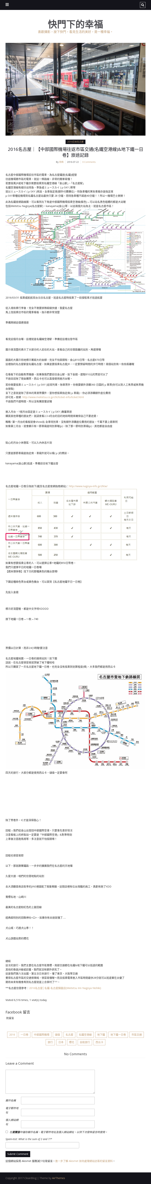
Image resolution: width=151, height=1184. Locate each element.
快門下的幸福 (75, 24)
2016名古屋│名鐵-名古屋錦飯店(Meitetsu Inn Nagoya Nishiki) (65, 988)
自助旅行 (85, 1042)
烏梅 (61, 162)
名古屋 (69, 1034)
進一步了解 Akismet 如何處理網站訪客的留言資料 (84, 1161)
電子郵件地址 (12, 1110)
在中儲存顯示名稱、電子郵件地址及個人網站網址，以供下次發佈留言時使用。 (59, 1132)
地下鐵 (101, 1034)
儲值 (57, 1034)
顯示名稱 (11, 1100)
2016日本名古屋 (75, 141)
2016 (12, 1034)
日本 (61, 1042)
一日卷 (24, 1034)
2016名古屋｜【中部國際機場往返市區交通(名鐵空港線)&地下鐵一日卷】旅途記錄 (75, 152)
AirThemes (58, 1178)
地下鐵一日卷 (118, 1034)
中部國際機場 (41, 1034)
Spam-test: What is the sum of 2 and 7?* (29, 1139)
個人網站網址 (12, 1122)
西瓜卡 (99, 1042)
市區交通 (136, 1034)
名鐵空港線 (85, 1034)
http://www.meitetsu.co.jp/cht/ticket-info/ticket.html (53, 397)
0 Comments (89, 162)
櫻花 (71, 1042)
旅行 (50, 1042)
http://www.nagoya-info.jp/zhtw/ (88, 486)
